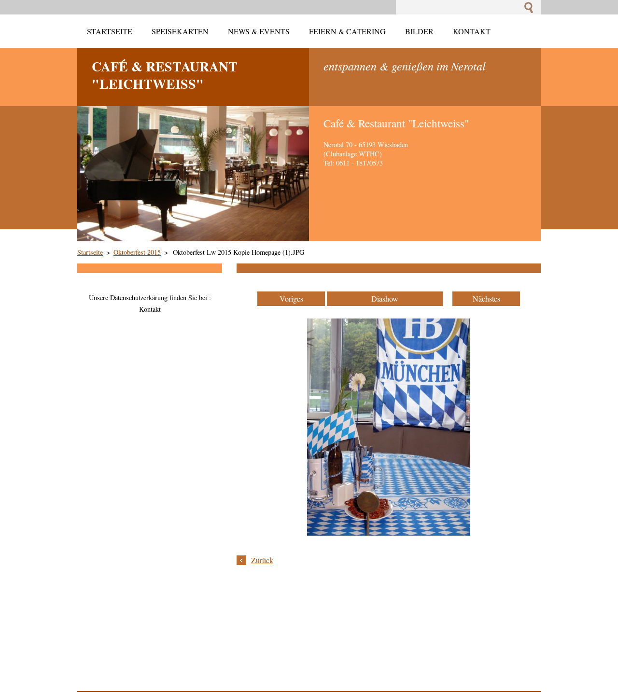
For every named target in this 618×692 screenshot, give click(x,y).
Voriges (291, 298)
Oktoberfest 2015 (137, 252)
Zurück (262, 560)
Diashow (384, 298)
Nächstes (486, 298)
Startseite (90, 252)
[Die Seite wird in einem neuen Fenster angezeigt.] (388, 532)
